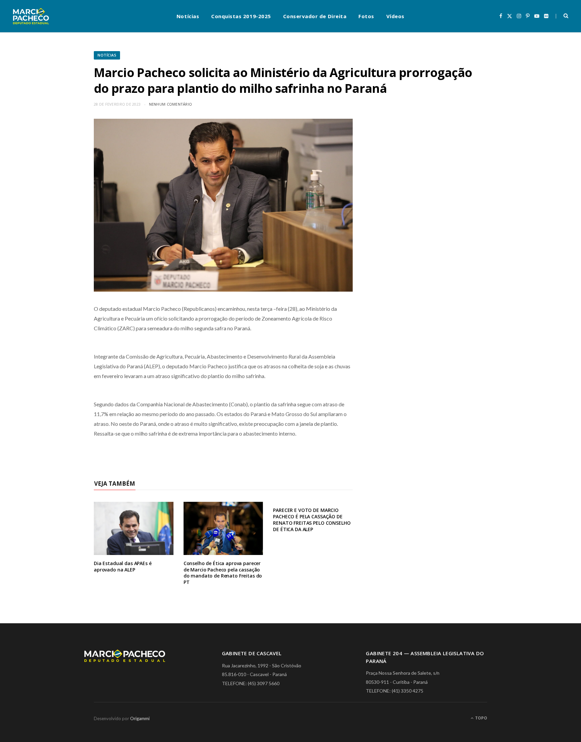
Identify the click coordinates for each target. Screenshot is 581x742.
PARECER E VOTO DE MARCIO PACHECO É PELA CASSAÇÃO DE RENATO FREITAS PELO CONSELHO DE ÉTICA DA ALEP (311, 519)
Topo (480, 718)
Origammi (140, 718)
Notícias (188, 16)
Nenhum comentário (170, 104)
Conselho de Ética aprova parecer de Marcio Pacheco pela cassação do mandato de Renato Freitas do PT (223, 573)
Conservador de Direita (315, 16)
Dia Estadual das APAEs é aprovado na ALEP (123, 566)
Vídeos (395, 16)
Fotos (366, 16)
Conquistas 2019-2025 (241, 16)
